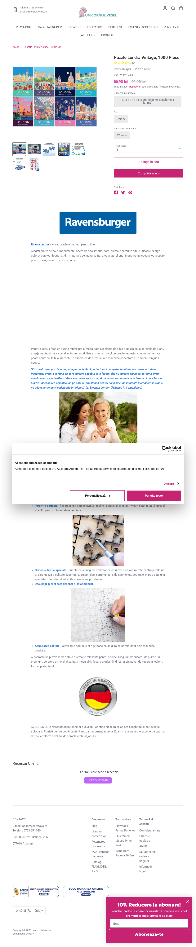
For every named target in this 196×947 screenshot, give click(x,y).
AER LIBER (88, 35)
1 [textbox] (117, 149)
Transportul (135, 86)
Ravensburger (122, 69)
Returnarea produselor (98, 844)
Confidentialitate (149, 830)
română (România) (28, 910)
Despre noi (98, 819)
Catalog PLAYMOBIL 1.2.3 (99, 866)
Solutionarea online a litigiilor (147, 856)
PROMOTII (108, 35)
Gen (116, 112)
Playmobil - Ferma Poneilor (125, 828)
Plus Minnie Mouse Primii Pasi (123, 840)
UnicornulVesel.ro (41, 930)
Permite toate (154, 495)
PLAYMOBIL (24, 27)
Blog (94, 826)
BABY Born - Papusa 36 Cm (124, 853)
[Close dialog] (187, 901)
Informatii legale (145, 869)
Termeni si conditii (146, 822)
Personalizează (95, 495)
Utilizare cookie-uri (145, 838)
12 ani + (122, 135)
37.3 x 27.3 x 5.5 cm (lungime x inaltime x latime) (148, 101)
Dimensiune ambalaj (125, 93)
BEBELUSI (115, 27)
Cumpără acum (149, 173)
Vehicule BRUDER (50, 27)
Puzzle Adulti (143, 69)
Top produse (123, 819)
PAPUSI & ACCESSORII (143, 27)
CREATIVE (74, 27)
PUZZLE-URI (172, 27)
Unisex (121, 119)
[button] (123, 62)
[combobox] (148, 148)
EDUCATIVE (95, 27)
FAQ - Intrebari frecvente (100, 854)
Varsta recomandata (125, 128)
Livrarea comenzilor (98, 834)
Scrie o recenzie (98, 780)
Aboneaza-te (149, 934)
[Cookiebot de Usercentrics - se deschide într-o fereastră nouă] (164, 449)
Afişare (169, 483)
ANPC (143, 846)
